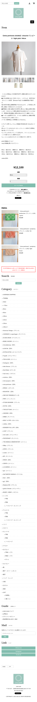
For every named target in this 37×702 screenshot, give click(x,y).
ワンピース (6, 510)
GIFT (4, 592)
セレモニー (6, 563)
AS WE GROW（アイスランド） (12, 337)
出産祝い (7, 595)
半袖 (6, 498)
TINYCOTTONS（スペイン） (11, 409)
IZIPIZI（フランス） (8, 449)
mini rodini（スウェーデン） (10, 434)
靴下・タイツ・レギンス (9, 571)
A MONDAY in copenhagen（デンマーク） (14, 334)
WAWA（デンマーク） (9, 416)
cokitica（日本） (7, 424)
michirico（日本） (8, 377)
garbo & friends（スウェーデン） (12, 488)
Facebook (18, 655)
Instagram (18, 651)
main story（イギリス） (9, 373)
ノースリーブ (8, 541)
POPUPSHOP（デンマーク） (11, 438)
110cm (5, 319)
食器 (4, 589)
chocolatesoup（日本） (9, 345)
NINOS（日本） (7, 460)
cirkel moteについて (8, 611)
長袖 (6, 502)
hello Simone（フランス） (10, 366)
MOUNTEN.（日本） (8, 391)
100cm (5, 316)
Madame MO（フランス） (10, 485)
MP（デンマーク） (8, 456)
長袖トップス (8, 555)
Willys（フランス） (8, 445)
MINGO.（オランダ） (9, 388)
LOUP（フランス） (8, 431)
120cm (5, 323)
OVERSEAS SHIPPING (9, 294)
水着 (4, 581)
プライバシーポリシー (9, 616)
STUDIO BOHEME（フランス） (11, 402)
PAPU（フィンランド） (9, 398)
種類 (18, 172)
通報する (18, 195)
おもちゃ (5, 585)
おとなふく (6, 549)
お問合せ (5, 614)
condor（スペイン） (8, 452)
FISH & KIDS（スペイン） (10, 359)
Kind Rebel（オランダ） (9, 370)
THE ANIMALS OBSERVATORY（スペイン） (15, 442)
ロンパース (6, 531)
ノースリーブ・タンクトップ (13, 505)
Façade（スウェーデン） (10, 355)
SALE (4, 302)
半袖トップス (8, 552)
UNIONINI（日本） (8, 413)
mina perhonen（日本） (9, 384)
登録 (5, 636)
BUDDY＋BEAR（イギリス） (11, 492)
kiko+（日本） (7, 478)
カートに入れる (18, 185)
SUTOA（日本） (7, 406)
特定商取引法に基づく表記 (10, 619)
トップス (5, 495)
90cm (4, 312)
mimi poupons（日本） (9, 381)
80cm (4, 309)
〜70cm (5, 305)
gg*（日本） (6, 481)
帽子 (4, 574)
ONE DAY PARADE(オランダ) (11, 395)
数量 (18, 178)
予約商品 (5, 298)
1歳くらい (8, 598)
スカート (5, 528)
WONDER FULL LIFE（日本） (11, 427)
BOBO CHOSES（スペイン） (11, 341)
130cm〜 (5, 327)
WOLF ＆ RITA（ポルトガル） (11, 420)
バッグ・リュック (8, 578)
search (16, 3)
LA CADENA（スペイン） (10, 467)
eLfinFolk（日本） (8, 348)
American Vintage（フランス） (11, 330)
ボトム (7, 559)
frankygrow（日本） (8, 363)
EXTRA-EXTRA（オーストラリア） (12, 352)
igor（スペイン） (7, 470)
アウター (5, 545)
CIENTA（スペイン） (9, 463)
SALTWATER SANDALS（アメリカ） (13, 474)
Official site (18, 648)
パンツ (5, 524)
